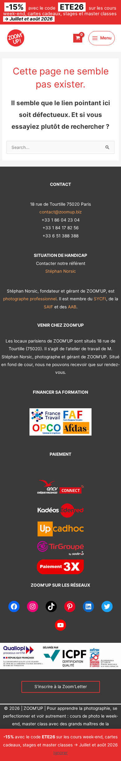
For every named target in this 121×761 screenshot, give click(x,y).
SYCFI (100, 298)
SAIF (49, 306)
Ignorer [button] (60, 752)
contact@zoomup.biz (60, 211)
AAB (72, 306)
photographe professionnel (29, 298)
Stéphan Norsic (60, 271)
